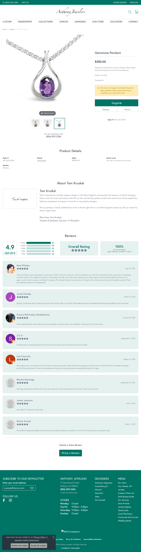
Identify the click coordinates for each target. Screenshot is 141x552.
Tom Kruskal (41, 160)
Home (4, 29)
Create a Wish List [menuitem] (126, 493)
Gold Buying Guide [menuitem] (126, 496)
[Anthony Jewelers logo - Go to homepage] (70, 12)
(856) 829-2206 (53, 136)
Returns (128, 109)
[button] (120, 2)
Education (116, 21)
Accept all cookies (38, 545)
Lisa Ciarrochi (23, 356)
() (53, 243)
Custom (7, 21)
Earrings (62, 220)
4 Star (23, 246)
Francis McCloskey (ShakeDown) (33, 314)
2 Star (23, 251)
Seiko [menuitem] (97, 496)
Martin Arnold (24, 421)
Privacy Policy (58, 539)
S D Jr (20, 335)
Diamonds (80, 21)
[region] (47, 75)
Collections (46, 21)
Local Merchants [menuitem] (125, 513)
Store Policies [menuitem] (124, 503)
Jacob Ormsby (24, 293)
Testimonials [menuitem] (123, 510)
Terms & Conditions (73, 539)
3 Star (23, 248)
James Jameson (25, 400)
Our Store (98, 21)
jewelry (11, 29)
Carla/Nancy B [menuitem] (101, 486)
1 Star (23, 254)
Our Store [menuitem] (122, 482)
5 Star (23, 243)
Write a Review (71, 453)
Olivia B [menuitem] (98, 489)
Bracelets (75, 220)
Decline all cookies (20, 545)
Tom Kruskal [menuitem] (100, 500)
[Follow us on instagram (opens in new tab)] (10, 500)
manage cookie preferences (27, 540)
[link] (10, 2)
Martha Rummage (25, 379)
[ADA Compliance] (70, 531)
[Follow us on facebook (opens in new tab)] (3, 500)
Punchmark (75, 548)
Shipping (105, 109)
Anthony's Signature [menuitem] (103, 482)
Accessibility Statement (92, 539)
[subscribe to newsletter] (32, 487)
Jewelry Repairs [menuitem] (124, 507)
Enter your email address (14, 482)
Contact (133, 21)
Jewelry (63, 21)
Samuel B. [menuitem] (99, 493)
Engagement (25, 21)
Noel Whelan (23, 265)
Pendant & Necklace (49, 220)
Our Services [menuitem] (123, 500)
